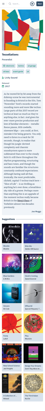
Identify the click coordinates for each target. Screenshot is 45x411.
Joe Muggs (36, 211)
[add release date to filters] (3, 86)
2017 (7, 86)
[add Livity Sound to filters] (3, 77)
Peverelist (7, 59)
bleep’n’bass (23, 200)
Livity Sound (11, 77)
